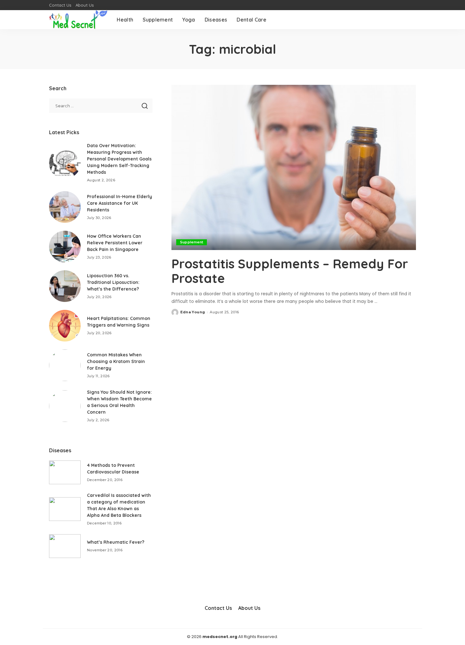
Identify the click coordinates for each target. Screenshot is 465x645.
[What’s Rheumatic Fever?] (65, 546)
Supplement (191, 242)
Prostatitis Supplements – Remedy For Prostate (289, 271)
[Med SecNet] (78, 19)
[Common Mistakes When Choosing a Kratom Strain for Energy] (65, 365)
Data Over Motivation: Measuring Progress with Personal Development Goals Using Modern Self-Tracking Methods (119, 159)
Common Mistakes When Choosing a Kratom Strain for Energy (116, 361)
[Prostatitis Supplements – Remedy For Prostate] (293, 167)
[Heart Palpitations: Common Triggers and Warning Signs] (65, 325)
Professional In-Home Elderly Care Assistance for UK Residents (119, 203)
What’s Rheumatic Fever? (115, 542)
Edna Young (192, 312)
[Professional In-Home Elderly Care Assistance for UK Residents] (65, 207)
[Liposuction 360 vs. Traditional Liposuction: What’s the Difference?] (65, 286)
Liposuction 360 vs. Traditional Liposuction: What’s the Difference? (113, 282)
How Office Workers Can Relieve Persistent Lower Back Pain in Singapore (114, 242)
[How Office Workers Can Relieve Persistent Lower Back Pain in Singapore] (65, 246)
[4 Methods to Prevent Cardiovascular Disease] (65, 472)
